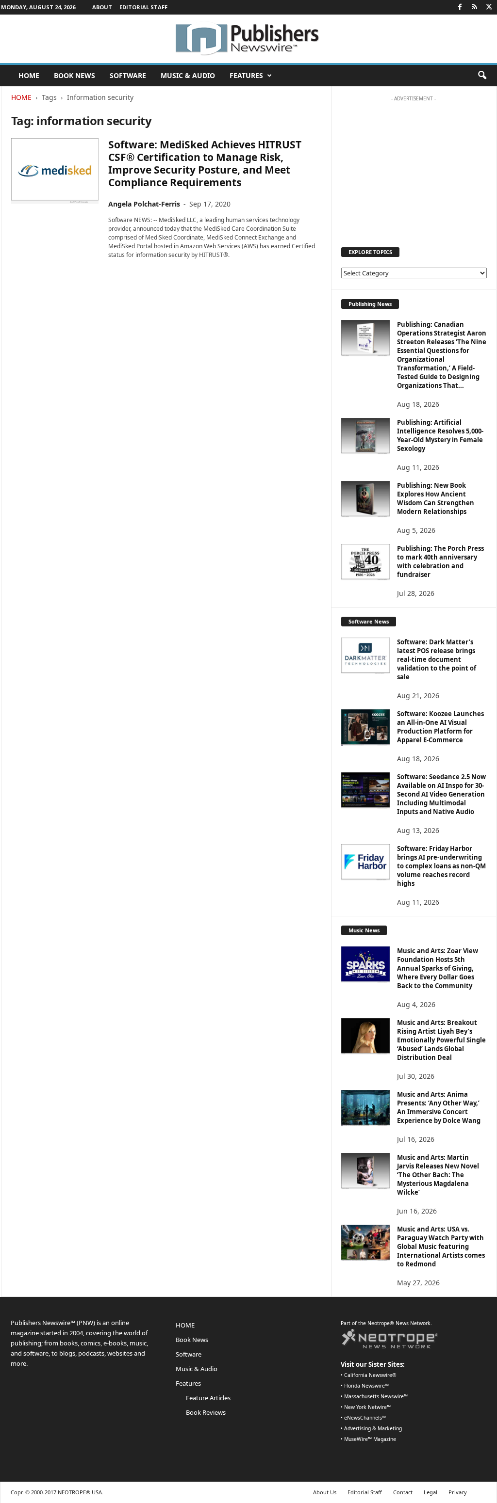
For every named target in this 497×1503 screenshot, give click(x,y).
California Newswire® (370, 1375)
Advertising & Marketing (373, 1428)
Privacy (457, 1492)
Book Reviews (206, 1412)
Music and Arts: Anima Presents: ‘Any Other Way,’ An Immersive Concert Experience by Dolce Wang (438, 1107)
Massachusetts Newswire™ (376, 1396)
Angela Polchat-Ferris (144, 203)
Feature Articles (208, 1397)
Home (21, 97)
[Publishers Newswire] (248, 39)
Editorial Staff (143, 7)
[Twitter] (489, 7)
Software (128, 75)
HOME (28, 75)
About (102, 7)
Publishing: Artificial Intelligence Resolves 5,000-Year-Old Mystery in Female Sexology (440, 435)
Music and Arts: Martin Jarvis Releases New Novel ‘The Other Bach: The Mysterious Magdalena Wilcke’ (438, 1175)
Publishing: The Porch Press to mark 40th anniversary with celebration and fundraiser (440, 561)
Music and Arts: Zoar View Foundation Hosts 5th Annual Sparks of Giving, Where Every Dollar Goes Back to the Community (437, 968)
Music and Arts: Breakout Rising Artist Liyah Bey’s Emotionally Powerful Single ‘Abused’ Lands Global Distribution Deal (441, 1040)
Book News (74, 75)
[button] (482, 75)
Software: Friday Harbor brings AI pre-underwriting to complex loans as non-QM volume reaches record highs (441, 866)
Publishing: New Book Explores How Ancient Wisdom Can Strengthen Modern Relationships (435, 498)
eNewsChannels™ (365, 1417)
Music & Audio (188, 75)
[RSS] (474, 7)
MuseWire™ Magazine (370, 1439)
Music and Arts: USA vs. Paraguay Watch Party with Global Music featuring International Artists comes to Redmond (441, 1246)
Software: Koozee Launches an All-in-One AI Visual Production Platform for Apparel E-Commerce (440, 726)
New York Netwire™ (367, 1407)
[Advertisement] (413, 166)
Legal (430, 1492)
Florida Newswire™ (366, 1385)
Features (246, 75)
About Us (324, 1492)
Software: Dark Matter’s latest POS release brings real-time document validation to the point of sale (436, 659)
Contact (403, 1492)
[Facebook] (460, 7)
